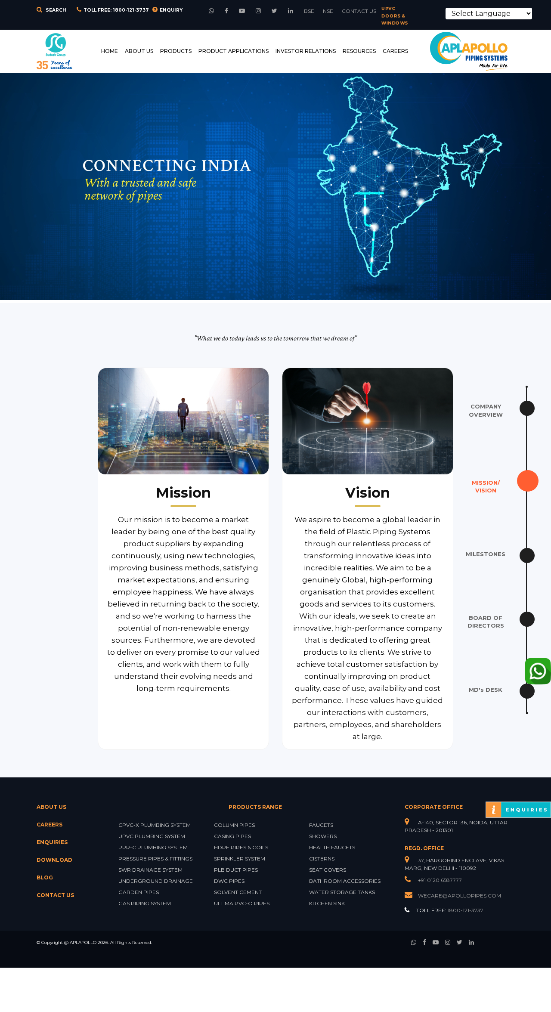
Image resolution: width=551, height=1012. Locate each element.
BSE (309, 11)
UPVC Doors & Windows (395, 16)
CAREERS (395, 51)
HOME (109, 51)
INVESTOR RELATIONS (306, 51)
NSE (328, 11)
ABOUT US (139, 51)
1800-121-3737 (131, 10)
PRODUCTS (176, 51)
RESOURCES (359, 51)
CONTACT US (359, 11)
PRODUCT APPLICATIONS (233, 51)
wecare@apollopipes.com (459, 895)
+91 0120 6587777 (439, 880)
